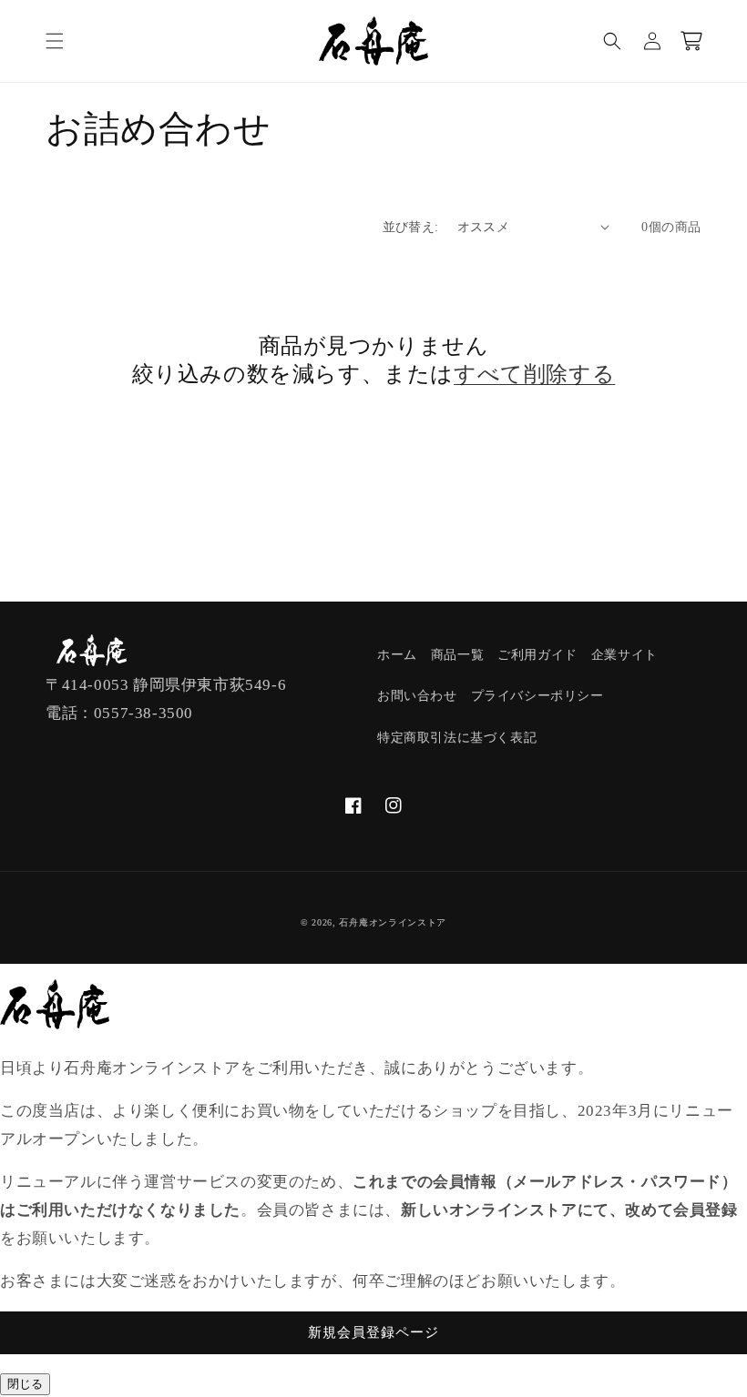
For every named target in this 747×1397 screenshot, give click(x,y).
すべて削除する (534, 374)
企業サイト (624, 655)
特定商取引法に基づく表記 (457, 737)
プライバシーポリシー (537, 696)
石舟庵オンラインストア (392, 922)
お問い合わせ (417, 696)
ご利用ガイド (537, 655)
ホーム (397, 655)
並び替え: (411, 227)
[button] (55, 41)
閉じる (25, 1384)
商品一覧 (457, 655)
